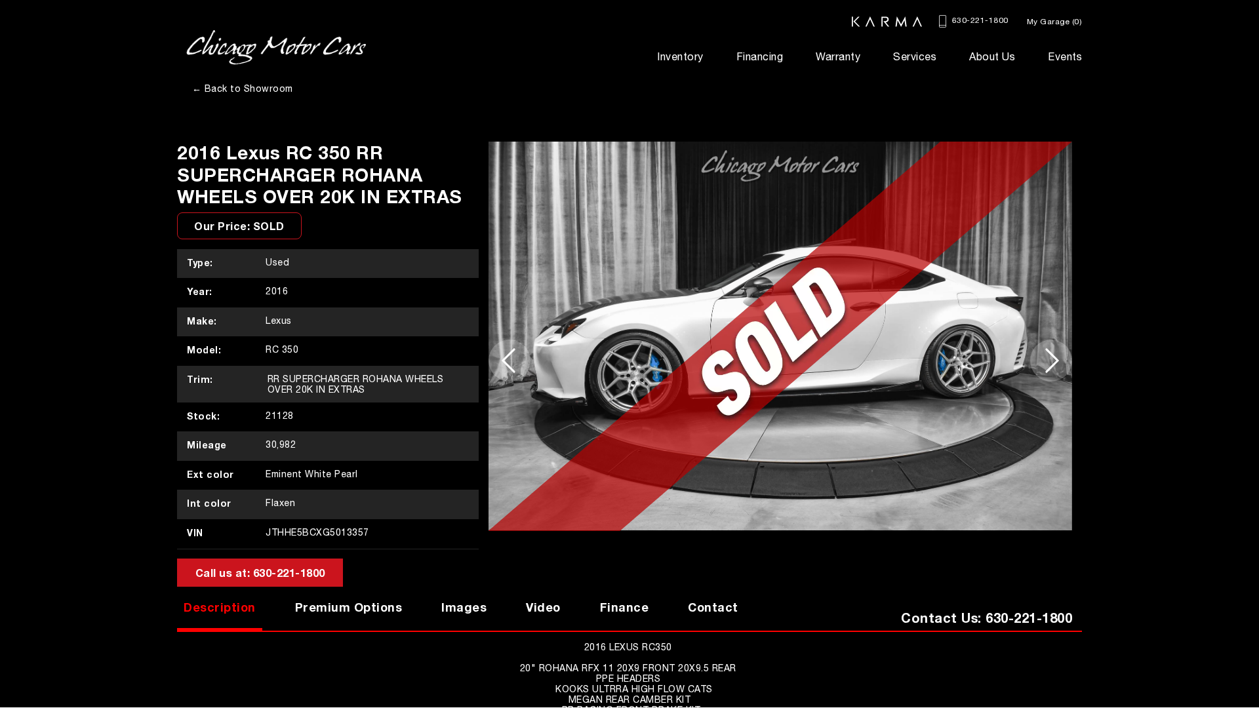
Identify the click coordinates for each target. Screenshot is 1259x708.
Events (1065, 56)
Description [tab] (220, 607)
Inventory (680, 56)
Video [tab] (543, 607)
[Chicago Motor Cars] (276, 47)
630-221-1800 (978, 20)
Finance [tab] (624, 607)
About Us (992, 56)
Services (914, 56)
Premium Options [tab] (349, 607)
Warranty (838, 56)
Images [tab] (464, 607)
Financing (760, 56)
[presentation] (509, 361)
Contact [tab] (713, 607)
